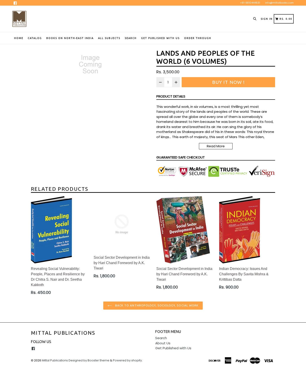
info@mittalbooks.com (279, 2)
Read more (216, 146)
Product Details (170, 96)
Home (18, 38)
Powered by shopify (127, 360)
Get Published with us (160, 38)
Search (131, 38)
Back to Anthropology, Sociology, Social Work (156, 305)
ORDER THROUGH (197, 38)
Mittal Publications (63, 333)
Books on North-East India (70, 38)
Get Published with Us (173, 348)
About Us (162, 343)
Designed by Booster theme (89, 360)
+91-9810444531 (250, 2)
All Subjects (109, 38)
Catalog (35, 38)
